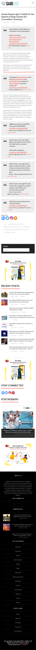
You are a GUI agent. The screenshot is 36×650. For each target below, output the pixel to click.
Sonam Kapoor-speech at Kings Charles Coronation (16, 229)
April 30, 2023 (12, 176)
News (18, 568)
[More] (15, 218)
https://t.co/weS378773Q (17, 37)
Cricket (18, 598)
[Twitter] (7, 218)
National (18, 594)
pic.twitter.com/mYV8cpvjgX (18, 87)
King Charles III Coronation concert (12, 226)
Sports (18, 555)
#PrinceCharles (14, 83)
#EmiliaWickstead (15, 81)
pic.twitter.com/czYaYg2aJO (18, 205)
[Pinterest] (13, 392)
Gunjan (23, 296)
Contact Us (18, 627)
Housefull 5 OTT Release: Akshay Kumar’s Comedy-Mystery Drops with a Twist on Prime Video (21, 317)
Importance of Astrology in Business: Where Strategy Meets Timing (21, 308)
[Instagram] (11, 218)
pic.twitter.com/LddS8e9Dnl (18, 152)
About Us (18, 618)
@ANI (14, 35)
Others (18, 602)
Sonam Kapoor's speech (9, 232)
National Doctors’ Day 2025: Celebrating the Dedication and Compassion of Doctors (21, 332)
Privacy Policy (18, 631)
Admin (14, 22)
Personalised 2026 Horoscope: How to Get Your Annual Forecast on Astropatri (21, 301)
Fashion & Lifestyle (18, 577)
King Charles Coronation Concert (16, 224)
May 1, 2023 (11, 132)
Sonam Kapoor (26, 226)
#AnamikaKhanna (18, 79)
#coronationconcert (15, 39)
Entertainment (18, 560)
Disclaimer (18, 622)
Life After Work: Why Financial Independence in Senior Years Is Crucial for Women (21, 293)
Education (18, 551)
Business (18, 547)
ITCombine (24, 644)
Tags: (5, 224)
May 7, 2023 (27, 90)
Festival (18, 585)
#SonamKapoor (14, 41)
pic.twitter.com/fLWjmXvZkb (18, 43)
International (18, 589)
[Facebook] (3, 218)
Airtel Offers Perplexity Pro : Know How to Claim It (21, 324)
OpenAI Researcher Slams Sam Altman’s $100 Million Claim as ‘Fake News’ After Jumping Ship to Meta (21, 340)
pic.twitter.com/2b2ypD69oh (18, 128)
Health (18, 564)
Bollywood (18, 572)
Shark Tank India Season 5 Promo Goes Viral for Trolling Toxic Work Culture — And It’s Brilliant (21, 348)
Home (18, 614)
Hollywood (18, 581)
